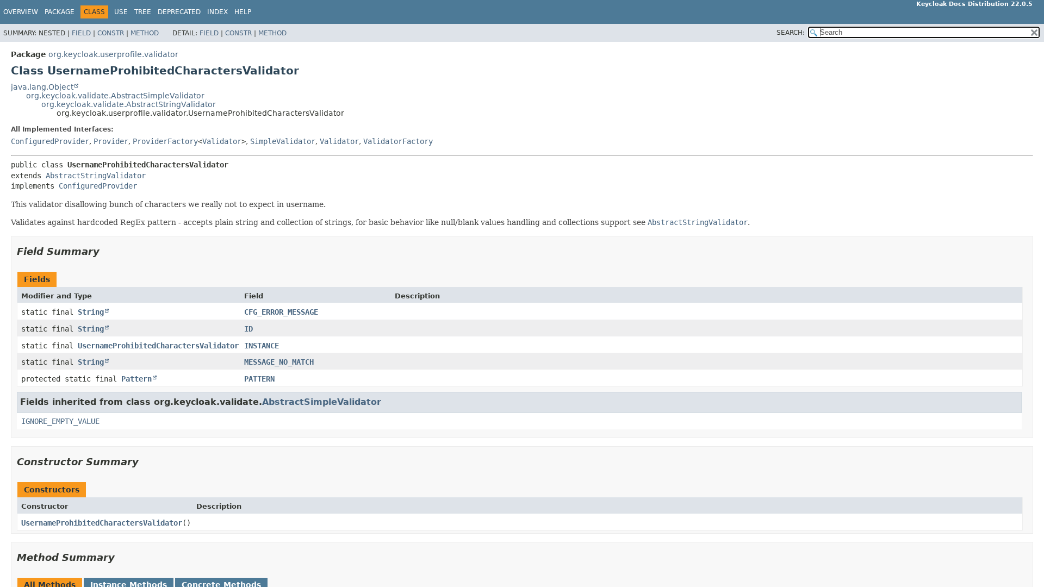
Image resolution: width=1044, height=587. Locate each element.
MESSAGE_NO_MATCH (279, 362)
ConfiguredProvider (50, 141)
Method (144, 33)
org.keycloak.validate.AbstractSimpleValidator (115, 95)
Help (242, 12)
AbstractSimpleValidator (321, 402)
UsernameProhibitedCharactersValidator (158, 345)
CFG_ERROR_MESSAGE (281, 312)
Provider (111, 141)
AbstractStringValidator (96, 175)
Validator (221, 141)
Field (81, 33)
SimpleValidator (282, 141)
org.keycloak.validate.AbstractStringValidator (128, 104)
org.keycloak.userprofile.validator (113, 54)
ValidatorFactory (398, 141)
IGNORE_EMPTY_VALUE (60, 421)
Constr (110, 33)
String (91, 312)
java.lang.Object (42, 87)
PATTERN (259, 378)
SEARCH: (790, 32)
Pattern (136, 378)
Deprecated (179, 12)
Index (217, 12)
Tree (142, 12)
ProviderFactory (165, 141)
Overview (20, 12)
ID (248, 328)
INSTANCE (261, 345)
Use (121, 12)
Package (59, 12)
